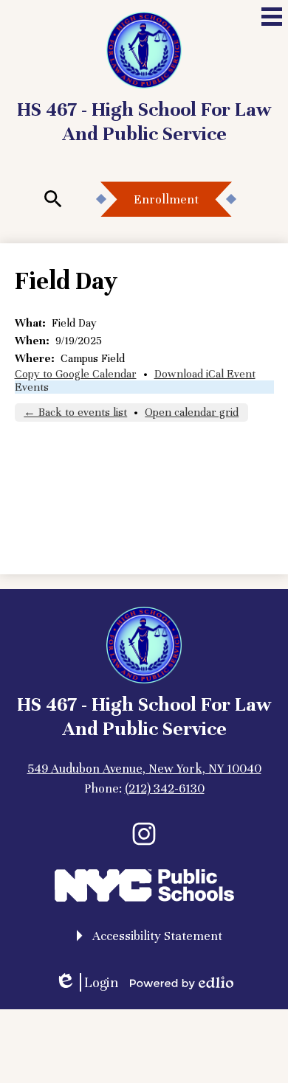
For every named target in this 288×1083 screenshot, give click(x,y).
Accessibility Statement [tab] (157, 936)
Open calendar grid (192, 412)
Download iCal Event (205, 373)
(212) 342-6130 (165, 788)
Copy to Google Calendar (76, 373)
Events (32, 387)
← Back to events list (75, 412)
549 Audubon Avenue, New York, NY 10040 (144, 768)
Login (86, 983)
